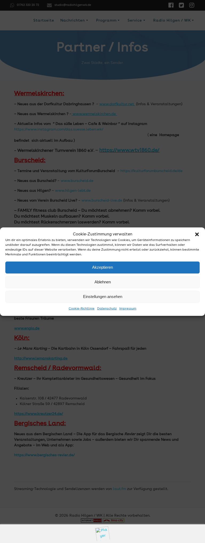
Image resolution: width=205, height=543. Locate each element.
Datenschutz (107, 308)
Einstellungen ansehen (102, 296)
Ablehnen (102, 282)
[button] (197, 234)
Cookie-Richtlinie (81, 308)
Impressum (127, 308)
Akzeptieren (102, 267)
